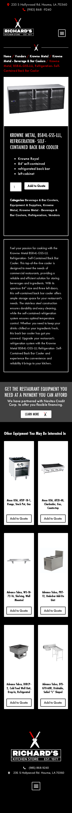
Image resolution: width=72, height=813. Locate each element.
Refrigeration (37, 215)
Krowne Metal (39, 56)
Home (7, 56)
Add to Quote (36, 186)
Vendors (20, 56)
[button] (62, 33)
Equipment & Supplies (25, 205)
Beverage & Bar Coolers (41, 200)
